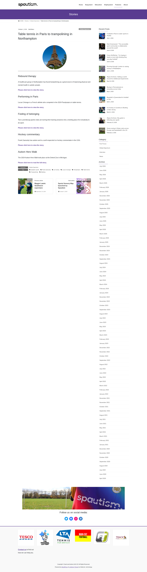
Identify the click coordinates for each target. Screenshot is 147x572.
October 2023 (104, 305)
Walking (43, 172)
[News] (83, 186)
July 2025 (103, 217)
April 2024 (103, 280)
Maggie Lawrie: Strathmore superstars (40, 186)
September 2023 (105, 309)
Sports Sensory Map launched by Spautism (66, 186)
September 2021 (105, 411)
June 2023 (103, 322)
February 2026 (104, 187)
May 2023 (103, 326)
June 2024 (103, 271)
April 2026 (103, 179)
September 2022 (105, 360)
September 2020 (105, 461)
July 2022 (103, 369)
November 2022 (105, 352)
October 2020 (104, 457)
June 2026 (103, 170)
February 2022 (104, 390)
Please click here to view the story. (31, 90)
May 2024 (103, 276)
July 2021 (103, 419)
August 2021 (104, 415)
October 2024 (104, 255)
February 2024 (104, 288)
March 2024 (103, 284)
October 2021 (104, 406)
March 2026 (103, 183)
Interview (102, 152)
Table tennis (86, 169)
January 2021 (104, 444)
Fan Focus (103, 144)
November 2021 (105, 402)
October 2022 (104, 356)
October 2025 (104, 204)
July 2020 (103, 470)
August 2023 (104, 314)
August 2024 (104, 263)
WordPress (65, 567)
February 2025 (104, 238)
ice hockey (56, 169)
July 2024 (103, 267)
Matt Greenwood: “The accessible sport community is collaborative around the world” (117, 46)
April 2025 (103, 229)
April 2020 (103, 478)
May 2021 (103, 428)
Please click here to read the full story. (32, 162)
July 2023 (103, 318)
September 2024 (105, 259)
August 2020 (104, 466)
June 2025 (103, 221)
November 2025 (105, 200)
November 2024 (105, 250)
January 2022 (104, 394)
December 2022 (105, 347)
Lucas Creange (66, 169)
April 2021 (103, 432)
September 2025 (105, 208)
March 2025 (103, 234)
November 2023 (105, 301)
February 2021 (104, 440)
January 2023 (104, 343)
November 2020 (105, 453)
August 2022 (104, 364)
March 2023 (103, 335)
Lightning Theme (73, 567)
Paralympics (77, 169)
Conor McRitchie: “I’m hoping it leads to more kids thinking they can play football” (117, 57)
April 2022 (103, 381)
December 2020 (105, 449)
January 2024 (104, 293)
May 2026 (103, 174)
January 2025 (104, 242)
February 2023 (104, 339)
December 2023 (105, 297)
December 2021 (105, 398)
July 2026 (103, 166)
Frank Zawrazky (46, 169)
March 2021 (103, 436)
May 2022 (103, 377)
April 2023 (103, 331)
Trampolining (34, 172)
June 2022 (103, 373)
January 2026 (104, 191)
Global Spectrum (85, 29)
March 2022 (103, 385)
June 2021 (103, 423)
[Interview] (25, 186)
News (101, 156)
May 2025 (103, 225)
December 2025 (105, 196)
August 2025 (104, 212)
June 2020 (103, 474)
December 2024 (105, 246)
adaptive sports (35, 169)
